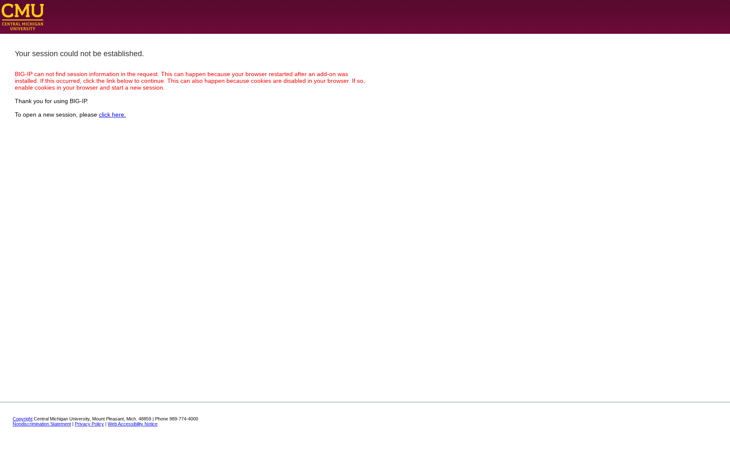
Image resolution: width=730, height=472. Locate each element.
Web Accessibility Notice (133, 423)
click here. (112, 114)
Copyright (23, 418)
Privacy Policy (89, 423)
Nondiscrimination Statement (42, 423)
